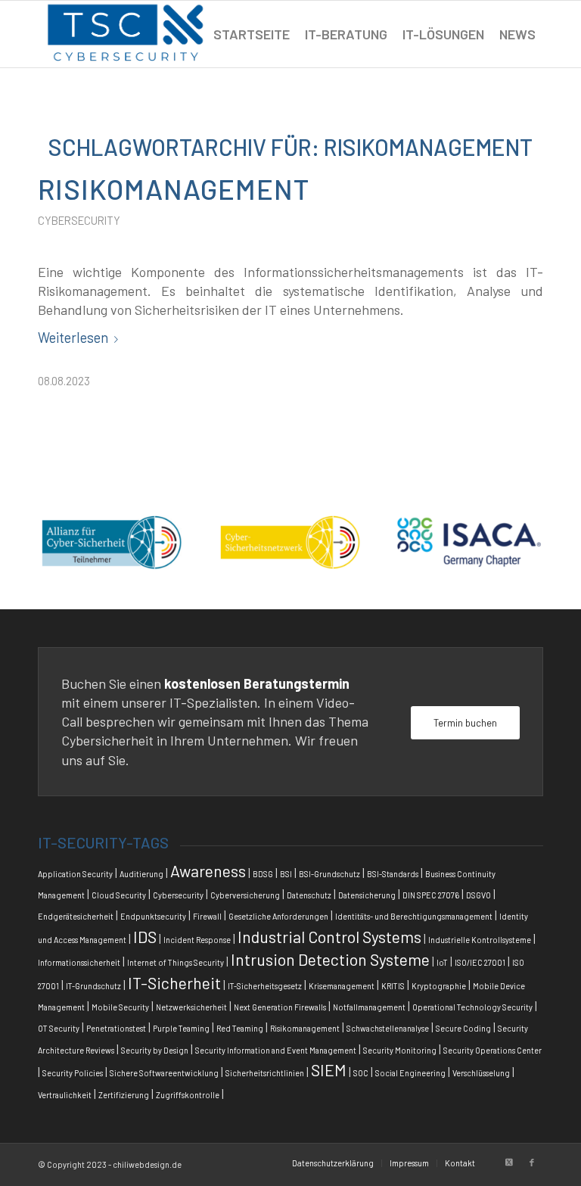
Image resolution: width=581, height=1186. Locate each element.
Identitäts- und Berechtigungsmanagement (413, 916)
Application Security (75, 874)
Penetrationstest (116, 1028)
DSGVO (478, 895)
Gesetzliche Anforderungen (278, 916)
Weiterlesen (73, 337)
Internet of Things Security (175, 962)
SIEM (328, 1069)
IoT (442, 962)
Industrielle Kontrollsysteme (479, 940)
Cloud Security (119, 895)
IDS (145, 936)
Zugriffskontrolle (187, 1095)
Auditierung (141, 874)
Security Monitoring (400, 1050)
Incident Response (197, 940)
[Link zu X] (509, 1162)
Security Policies (72, 1073)
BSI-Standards (392, 874)
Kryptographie (439, 986)
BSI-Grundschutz (329, 874)
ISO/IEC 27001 (480, 962)
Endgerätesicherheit (75, 916)
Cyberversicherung (245, 895)
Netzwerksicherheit (191, 1007)
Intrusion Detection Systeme (330, 959)
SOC (360, 1073)
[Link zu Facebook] (531, 1162)
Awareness (208, 870)
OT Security (58, 1028)
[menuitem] (251, 34)
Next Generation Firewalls (280, 1007)
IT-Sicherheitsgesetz (265, 986)
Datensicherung (367, 895)
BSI (286, 874)
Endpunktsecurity (153, 916)
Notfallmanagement (369, 1007)
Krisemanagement (341, 986)
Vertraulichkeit (65, 1095)
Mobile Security (120, 1007)
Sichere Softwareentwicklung (164, 1073)
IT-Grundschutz (93, 986)
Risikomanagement (173, 188)
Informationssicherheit (79, 962)
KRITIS (393, 986)
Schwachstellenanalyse (387, 1028)
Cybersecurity (79, 220)
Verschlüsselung (481, 1073)
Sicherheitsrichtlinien (264, 1073)
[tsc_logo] (125, 34)
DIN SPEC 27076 (430, 895)
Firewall (207, 916)
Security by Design (154, 1050)
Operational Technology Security (472, 1007)
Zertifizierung (123, 1095)
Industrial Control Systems (329, 936)
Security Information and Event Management (275, 1050)
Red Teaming (239, 1028)
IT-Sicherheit (174, 982)
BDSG (263, 874)
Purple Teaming (181, 1028)
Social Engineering (410, 1073)
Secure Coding (463, 1028)
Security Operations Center (492, 1050)
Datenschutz (309, 895)
